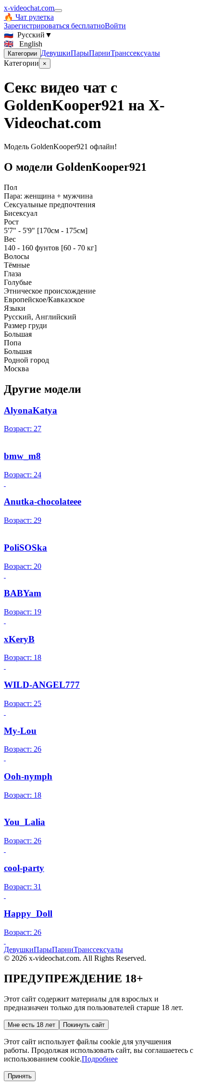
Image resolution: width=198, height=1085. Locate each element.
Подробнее (100, 1059)
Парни (100, 53)
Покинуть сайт (84, 1024)
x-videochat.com (29, 8)
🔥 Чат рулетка (29, 17)
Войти (115, 26)
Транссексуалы (135, 53)
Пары (80, 53)
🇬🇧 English (23, 44)
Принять (20, 1076)
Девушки (56, 53)
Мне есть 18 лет (31, 1024)
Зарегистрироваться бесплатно (54, 26)
